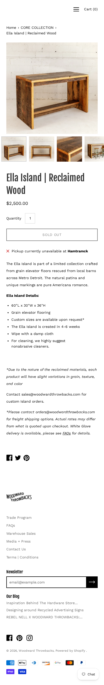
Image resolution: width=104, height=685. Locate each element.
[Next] (85, 88)
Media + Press (18, 541)
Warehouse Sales (21, 533)
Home (11, 28)
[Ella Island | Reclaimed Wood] (14, 149)
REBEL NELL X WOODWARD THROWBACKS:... (44, 617)
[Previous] (19, 88)
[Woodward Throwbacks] (26, 9)
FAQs (10, 525)
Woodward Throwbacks (36, 650)
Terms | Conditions (22, 557)
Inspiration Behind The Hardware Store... (42, 603)
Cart (91, 9)
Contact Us (16, 549)
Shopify (79, 650)
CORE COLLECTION (37, 28)
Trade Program (19, 518)
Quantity (13, 218)
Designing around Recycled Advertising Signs (45, 610)
